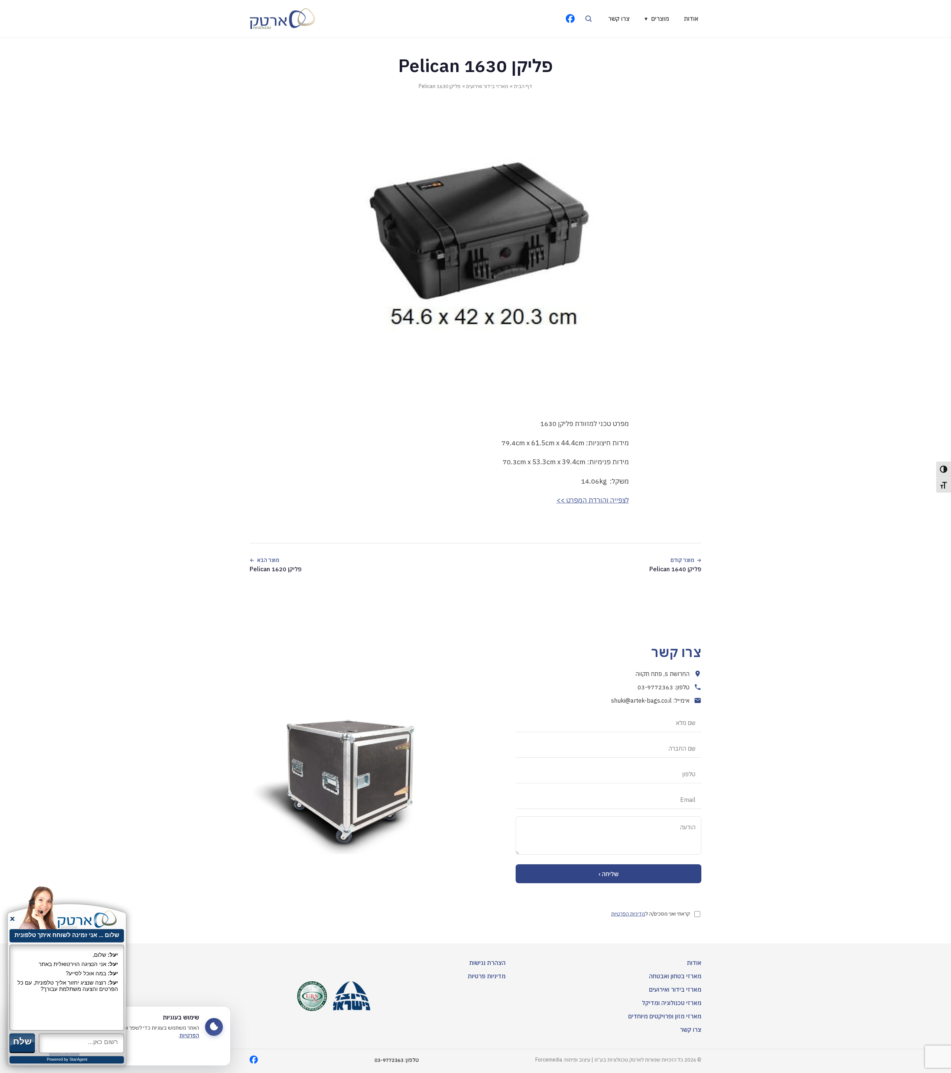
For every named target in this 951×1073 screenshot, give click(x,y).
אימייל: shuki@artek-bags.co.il (650, 700)
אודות (691, 18)
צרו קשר (619, 18)
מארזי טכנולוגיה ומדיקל (671, 1003)
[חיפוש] (588, 18)
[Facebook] (570, 18)
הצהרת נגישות (487, 962)
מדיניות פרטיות (487, 976)
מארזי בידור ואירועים (487, 86)
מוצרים (657, 18)
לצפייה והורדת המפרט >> (592, 500)
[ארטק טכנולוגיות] (282, 18)
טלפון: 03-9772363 (663, 687)
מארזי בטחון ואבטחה (675, 976)
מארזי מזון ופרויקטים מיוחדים (664, 1016)
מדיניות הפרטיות (628, 913)
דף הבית (523, 86)
